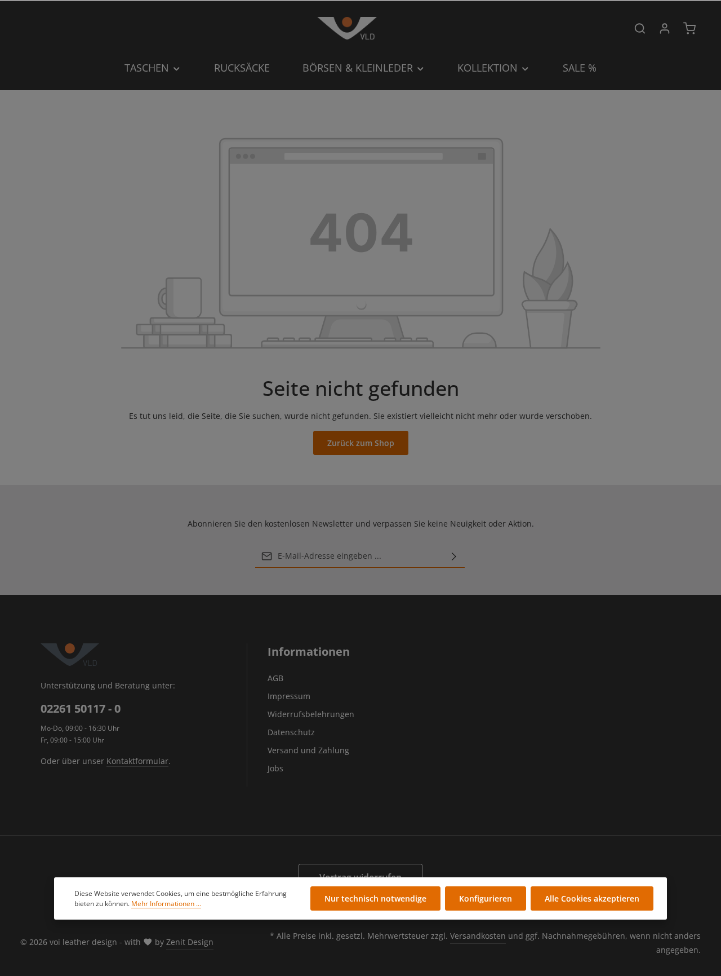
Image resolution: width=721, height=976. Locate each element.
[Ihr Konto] (664, 28)
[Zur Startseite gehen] (347, 28)
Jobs (275, 768)
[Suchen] (640, 28)
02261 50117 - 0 (81, 708)
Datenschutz (291, 732)
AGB (275, 678)
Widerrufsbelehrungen (311, 714)
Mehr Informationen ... (166, 903)
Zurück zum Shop (360, 443)
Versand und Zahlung (308, 750)
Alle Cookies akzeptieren (592, 898)
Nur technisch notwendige (375, 898)
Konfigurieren (485, 898)
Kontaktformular (137, 761)
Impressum (289, 696)
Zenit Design (189, 942)
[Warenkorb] (689, 28)
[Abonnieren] (454, 556)
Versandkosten (478, 935)
